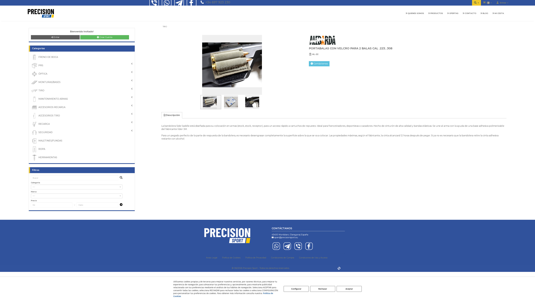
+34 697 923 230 (217, 2)
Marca (34, 192)
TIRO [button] (41, 90)
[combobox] (76, 187)
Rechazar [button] (322, 288)
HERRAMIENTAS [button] (47, 157)
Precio (34, 201)
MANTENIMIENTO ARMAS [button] (53, 99)
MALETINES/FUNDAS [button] (50, 140)
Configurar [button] (296, 288)
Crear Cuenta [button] (105, 37)
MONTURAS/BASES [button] (49, 82)
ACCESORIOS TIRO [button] (49, 115)
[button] (476, 3)
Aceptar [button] (349, 288)
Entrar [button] (56, 37)
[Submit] (120, 204)
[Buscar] (120, 177)
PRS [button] (40, 65)
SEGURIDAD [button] (45, 132)
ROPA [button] (41, 149)
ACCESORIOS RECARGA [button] (51, 107)
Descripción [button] (172, 115)
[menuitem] (476, 3)
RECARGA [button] (44, 124)
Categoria (35, 183)
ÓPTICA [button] (42, 73)
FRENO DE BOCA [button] (48, 57)
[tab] (172, 115)
